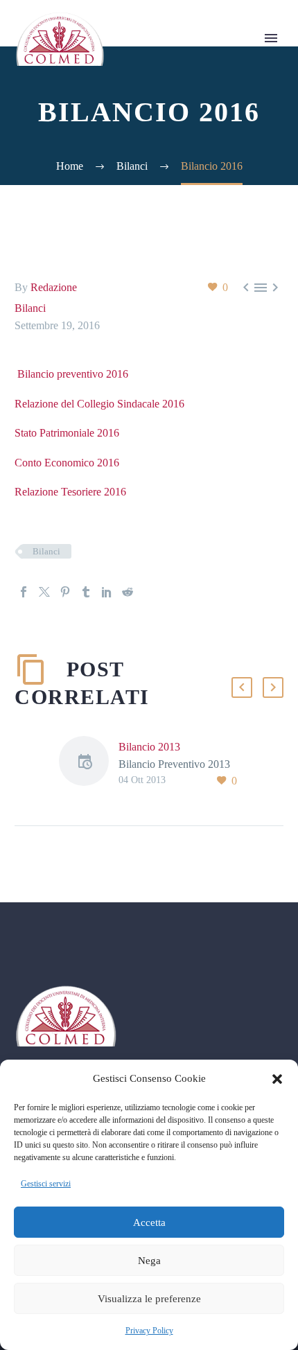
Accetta (149, 1222)
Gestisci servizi (46, 1184)
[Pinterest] (65, 591)
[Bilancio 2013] (89, 763)
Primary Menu (270, 38)
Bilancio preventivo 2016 (71, 374)
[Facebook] (23, 591)
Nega (149, 1260)
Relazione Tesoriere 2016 (70, 492)
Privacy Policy (149, 1330)
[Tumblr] (85, 591)
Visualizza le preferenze (149, 1298)
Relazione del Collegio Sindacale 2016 (99, 404)
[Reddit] (127, 591)
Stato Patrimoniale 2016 (67, 433)
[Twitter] (44, 591)
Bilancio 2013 (149, 747)
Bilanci (30, 308)
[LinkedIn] (106, 591)
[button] (277, 1079)
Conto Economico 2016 (67, 462)
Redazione (53, 287)
